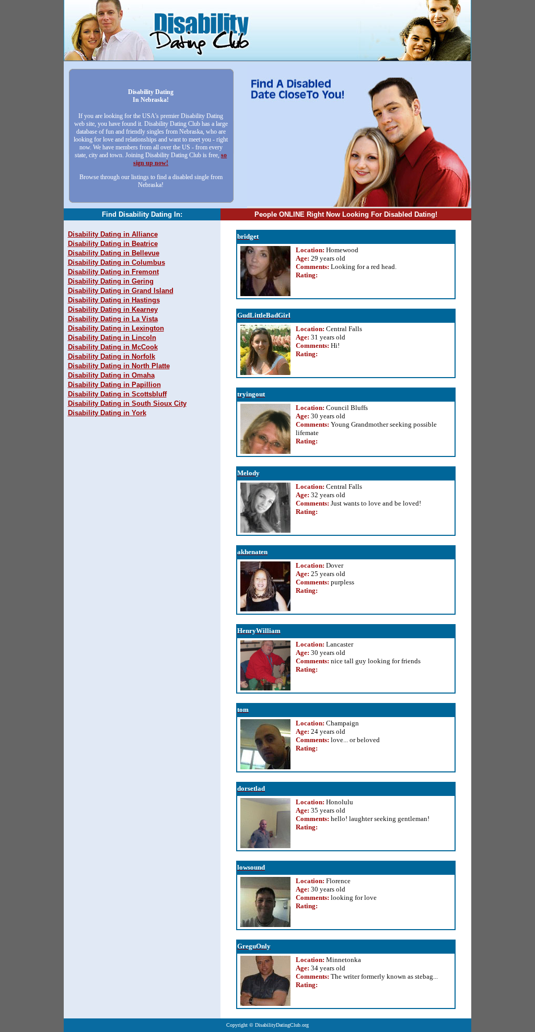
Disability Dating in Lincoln (112, 338)
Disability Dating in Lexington (116, 328)
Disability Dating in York (107, 413)
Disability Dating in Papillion (114, 385)
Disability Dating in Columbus (116, 262)
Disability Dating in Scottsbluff (117, 394)
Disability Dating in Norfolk (111, 356)
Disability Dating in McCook (113, 347)
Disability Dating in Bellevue (113, 253)
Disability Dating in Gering (111, 281)
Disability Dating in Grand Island (120, 291)
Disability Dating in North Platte (119, 366)
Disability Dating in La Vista (113, 319)
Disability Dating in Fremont (113, 272)
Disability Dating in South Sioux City (127, 403)
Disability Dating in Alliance (113, 234)
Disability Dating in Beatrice (113, 244)
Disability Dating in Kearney (113, 309)
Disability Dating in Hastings (114, 300)
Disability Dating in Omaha (111, 375)
